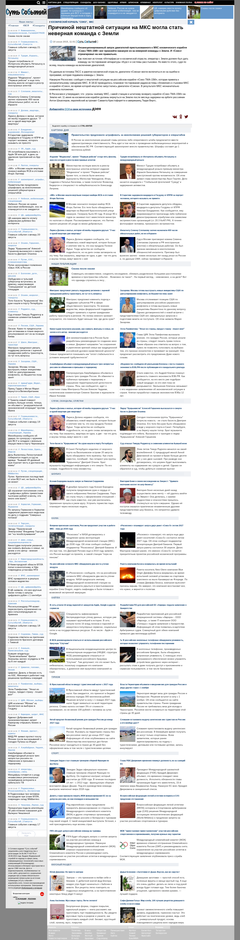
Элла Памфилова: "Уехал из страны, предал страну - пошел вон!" (25, 692)
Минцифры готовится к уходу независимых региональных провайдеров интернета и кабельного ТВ (24, 778)
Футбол (132, 930)
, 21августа (27, 44)
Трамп (24, 397)
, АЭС (30, 260)
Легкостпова (27, 449)
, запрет (34, 714)
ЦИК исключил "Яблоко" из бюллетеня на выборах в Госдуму (22, 706)
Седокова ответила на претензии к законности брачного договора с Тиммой (26, 640)
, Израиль (33, 56)
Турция (24, 56)
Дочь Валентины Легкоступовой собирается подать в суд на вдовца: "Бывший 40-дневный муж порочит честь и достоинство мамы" (26, 460)
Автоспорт (146, 933)
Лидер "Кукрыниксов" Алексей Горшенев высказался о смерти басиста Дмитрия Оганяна (25, 251)
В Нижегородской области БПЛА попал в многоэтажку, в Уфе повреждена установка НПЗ (25, 567)
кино (23, 540)
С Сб (86, 41)
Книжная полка (184, 2)
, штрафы (39, 179)
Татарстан (160, 930)
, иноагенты (36, 91)
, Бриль (37, 449)
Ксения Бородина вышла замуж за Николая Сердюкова (77, 481)
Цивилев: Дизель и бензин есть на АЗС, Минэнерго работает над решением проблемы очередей (26, 675)
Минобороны (27, 430)
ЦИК (23, 700)
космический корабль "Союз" (69, 22)
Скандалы (85, 2)
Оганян (24, 243)
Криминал (145, 2)
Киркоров (25, 714)
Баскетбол (146, 930)
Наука (55, 518)
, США (31, 326)
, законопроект (33, 576)
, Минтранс (32, 342)
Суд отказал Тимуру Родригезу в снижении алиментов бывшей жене (25, 317)
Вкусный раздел (61, 864)
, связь (24, 772)
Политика (76, 930)
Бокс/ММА (133, 938)
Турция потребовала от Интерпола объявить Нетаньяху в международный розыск (26, 64)
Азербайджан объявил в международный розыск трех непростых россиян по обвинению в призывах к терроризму (24, 758)
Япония (24, 731)
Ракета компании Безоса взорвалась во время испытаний (148, 564)
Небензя (25, 199)
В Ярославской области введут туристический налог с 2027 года (81, 684)
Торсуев (25, 523)
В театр (75, 938)
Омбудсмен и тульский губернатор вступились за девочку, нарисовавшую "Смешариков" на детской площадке (22, 284)
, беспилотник (20, 562)
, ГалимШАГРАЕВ (36, 33)
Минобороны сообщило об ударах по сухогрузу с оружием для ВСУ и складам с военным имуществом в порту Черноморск (26, 439)
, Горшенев (33, 243)
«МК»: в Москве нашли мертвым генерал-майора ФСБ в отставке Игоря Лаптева (25, 171)
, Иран (37, 397)
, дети (34, 273)
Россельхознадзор (30, 601)
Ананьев (25, 648)
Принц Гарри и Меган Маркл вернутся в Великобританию (23, 390)
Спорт (55, 753)
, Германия (36, 504)
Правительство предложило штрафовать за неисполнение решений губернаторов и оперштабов (24, 189)
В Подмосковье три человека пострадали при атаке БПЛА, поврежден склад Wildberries (24, 796)
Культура (169, 2)
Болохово (26, 273)
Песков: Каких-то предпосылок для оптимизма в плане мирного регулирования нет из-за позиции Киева (26, 332)
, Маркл (36, 383)
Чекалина (25, 805)
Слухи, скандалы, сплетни (67, 401)
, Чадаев (39, 748)
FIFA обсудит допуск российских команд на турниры (75, 831)
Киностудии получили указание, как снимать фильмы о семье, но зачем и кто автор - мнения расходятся (26, 549)
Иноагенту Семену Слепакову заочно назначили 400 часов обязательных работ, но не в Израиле (24, 100)
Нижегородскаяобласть (32, 559)
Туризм (55, 677)
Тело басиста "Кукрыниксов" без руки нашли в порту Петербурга (25, 302)
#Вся (26, 25)
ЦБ (22, 215)
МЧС (23, 576)
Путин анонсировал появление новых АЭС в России (25, 266)
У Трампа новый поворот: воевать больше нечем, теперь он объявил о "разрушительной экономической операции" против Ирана (26, 405)
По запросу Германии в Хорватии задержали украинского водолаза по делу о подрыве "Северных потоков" (26, 513)
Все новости (54, 930)
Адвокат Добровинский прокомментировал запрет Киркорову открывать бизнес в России (24, 721)
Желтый (88, 936)
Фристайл (146, 936)
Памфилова (27, 684)
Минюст (25, 72)
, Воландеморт (27, 132)
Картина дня (54, 2)
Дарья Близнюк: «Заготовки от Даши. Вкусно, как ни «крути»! (150, 872)
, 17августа (27, 821)
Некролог (158, 2)
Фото (51, 936)
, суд (33, 149)
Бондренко (26, 130)
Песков (24, 326)
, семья (29, 540)
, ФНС (41, 714)
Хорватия (25, 504)
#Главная (13, 25)
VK (22, 149)
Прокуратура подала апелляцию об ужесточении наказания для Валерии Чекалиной (26, 810)
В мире (52, 933)
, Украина (39, 326)
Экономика (77, 933)
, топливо (34, 667)
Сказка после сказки (19, 36)
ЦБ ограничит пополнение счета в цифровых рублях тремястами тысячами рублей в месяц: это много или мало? (25, 494)
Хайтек (55, 598)
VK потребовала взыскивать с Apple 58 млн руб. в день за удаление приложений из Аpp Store (24, 155)
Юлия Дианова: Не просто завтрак (66, 872)
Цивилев (25, 667)
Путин (24, 260)
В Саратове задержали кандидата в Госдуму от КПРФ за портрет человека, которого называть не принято (26, 139)
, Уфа (10, 562)
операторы (26, 769)
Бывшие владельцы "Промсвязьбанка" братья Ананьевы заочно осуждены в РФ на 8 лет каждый (26, 657)
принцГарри (26, 383)
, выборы (37, 684)
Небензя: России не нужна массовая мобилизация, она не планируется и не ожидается (25, 207)
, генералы (33, 165)
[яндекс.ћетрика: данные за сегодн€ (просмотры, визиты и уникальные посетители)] (25, 903)
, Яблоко (29, 700)
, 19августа (27, 419)
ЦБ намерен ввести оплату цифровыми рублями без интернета (22, 221)
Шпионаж (133, 2)
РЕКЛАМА (32, 899)
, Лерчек (35, 805)
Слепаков (25, 91)
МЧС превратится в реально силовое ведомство (23, 579)
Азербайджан (27, 748)
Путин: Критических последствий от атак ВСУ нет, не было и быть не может (26, 479)
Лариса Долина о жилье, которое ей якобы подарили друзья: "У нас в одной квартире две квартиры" (26, 120)
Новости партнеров (58, 938)
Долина (24, 110)
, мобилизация (36, 199)
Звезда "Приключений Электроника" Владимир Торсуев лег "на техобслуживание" (26, 531)
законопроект (27, 179)
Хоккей (132, 933)
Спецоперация (70, 2)
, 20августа (27, 232)
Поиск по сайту (205, 2)
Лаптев (24, 165)
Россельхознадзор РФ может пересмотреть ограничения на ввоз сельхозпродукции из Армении (24, 610)
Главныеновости (29, 42)
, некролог (33, 295)
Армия (123, 2)
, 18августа (27, 623)
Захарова (25, 361)
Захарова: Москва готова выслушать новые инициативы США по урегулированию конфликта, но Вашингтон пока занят (25, 372)
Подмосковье (27, 788)
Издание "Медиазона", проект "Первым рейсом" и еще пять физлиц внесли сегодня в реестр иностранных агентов (26, 81)
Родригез (25, 309)
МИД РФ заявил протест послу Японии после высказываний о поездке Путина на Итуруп (24, 739)
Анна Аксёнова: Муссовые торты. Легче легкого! (73, 900)
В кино (88, 930)
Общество (101, 930)
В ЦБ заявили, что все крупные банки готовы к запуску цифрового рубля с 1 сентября (25, 593)
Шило (23, 342)
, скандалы (29, 526)
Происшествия (117, 930)
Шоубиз (56, 474)
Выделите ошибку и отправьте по (72, 126)
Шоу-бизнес (99, 2)
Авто (113, 933)
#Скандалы (38, 25)
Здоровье (113, 2)
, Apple (27, 149)
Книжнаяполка (28, 31)
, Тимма (34, 634)
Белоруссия (161, 933)
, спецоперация (34, 471)
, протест (33, 731)
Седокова (25, 634)
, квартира (34, 110)
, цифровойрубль (32, 215)
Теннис (132, 936)
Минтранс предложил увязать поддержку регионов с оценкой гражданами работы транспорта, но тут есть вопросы (26, 351)
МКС (91, 22)
